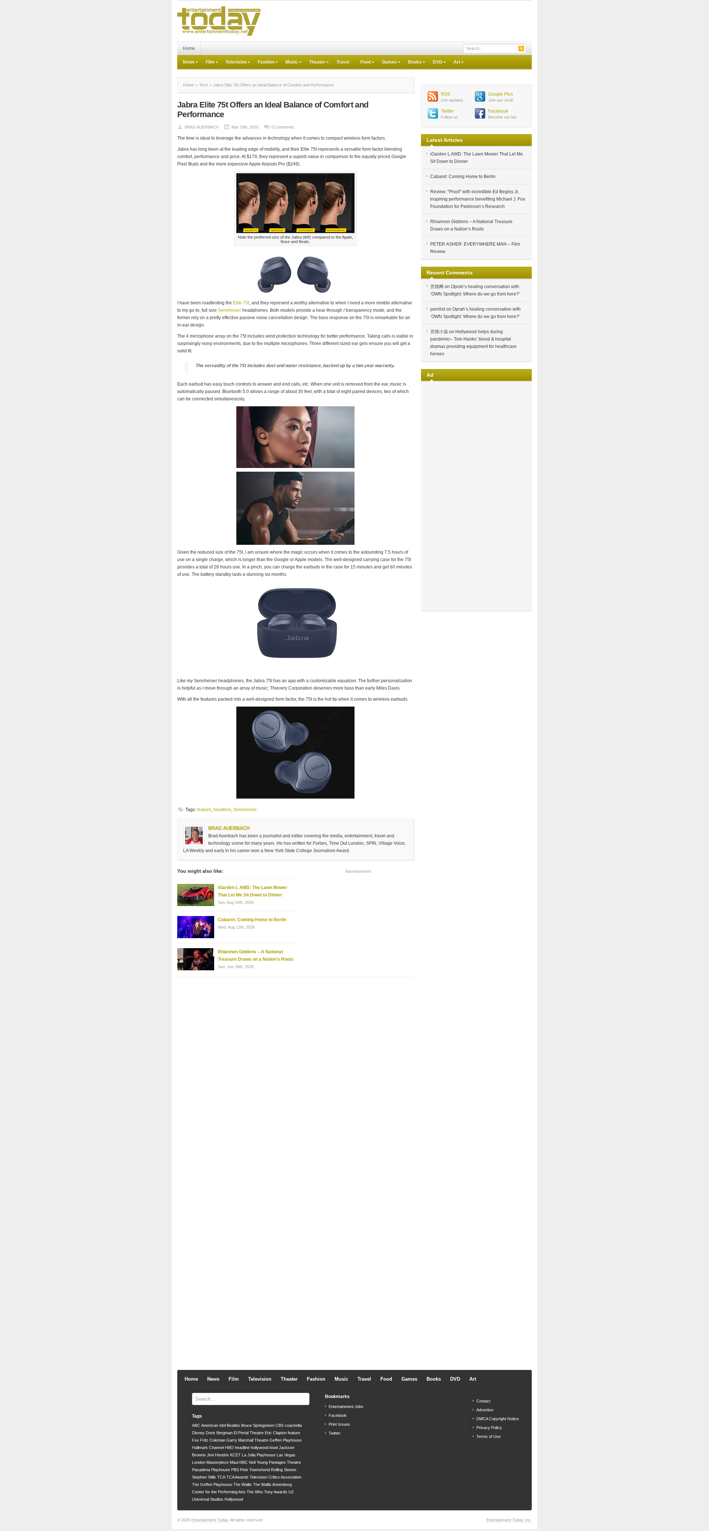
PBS (235, 1469)
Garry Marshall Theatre (247, 1440)
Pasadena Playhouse (211, 1469)
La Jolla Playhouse (258, 1455)
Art (454, 62)
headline (222, 809)
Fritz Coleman (212, 1440)
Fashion (263, 62)
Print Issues (339, 1424)
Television (233, 62)
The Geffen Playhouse (212, 1484)
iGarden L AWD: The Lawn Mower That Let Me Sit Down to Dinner (252, 891)
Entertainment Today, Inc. (509, 1520)
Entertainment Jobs (346, 1406)
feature (204, 809)
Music (289, 62)
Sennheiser (229, 310)
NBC (243, 1462)
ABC (196, 1425)
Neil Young (258, 1462)
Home (189, 48)
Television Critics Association (275, 1477)
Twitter (447, 111)
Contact (483, 1401)
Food (363, 62)
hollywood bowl (264, 1447)
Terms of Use (488, 1436)
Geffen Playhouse (286, 1440)
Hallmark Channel (208, 1447)
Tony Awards (275, 1492)
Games (386, 62)
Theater (314, 62)
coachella (293, 1425)
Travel (342, 62)
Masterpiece (217, 1462)
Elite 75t (241, 302)
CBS (279, 1425)
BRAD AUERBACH (202, 127)
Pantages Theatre (285, 1462)
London (198, 1462)
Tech (203, 85)
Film (207, 62)
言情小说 (439, 331)
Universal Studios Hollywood (217, 1499)
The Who (255, 1492)
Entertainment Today (209, 1520)
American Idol (213, 1425)
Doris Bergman (219, 1433)
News (186, 62)
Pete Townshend (255, 1469)
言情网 (436, 286)
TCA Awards (237, 1477)
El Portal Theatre (249, 1433)
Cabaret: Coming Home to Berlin (252, 919)
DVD (434, 62)
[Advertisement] (397, 21)
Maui (234, 1462)
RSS (445, 94)
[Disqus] (295, 1077)
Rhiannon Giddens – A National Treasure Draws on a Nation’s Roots (256, 955)
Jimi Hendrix (218, 1455)
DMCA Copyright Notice (497, 1418)
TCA (221, 1477)
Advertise (484, 1410)
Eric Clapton (276, 1433)
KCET (235, 1455)
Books (412, 62)
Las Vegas (286, 1455)
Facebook (498, 111)
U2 (291, 1492)
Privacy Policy (489, 1427)
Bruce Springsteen (257, 1425)
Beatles (233, 1425)
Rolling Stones (284, 1469)
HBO (229, 1447)
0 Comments (282, 127)
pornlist (437, 309)
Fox (195, 1440)
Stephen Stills (204, 1477)
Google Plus (500, 94)
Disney (198, 1433)
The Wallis (242, 1484)
